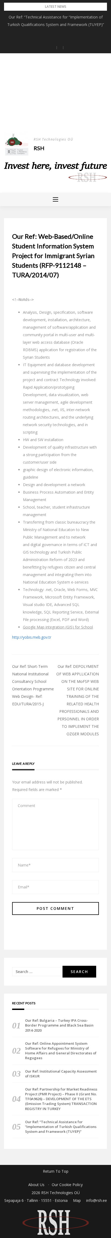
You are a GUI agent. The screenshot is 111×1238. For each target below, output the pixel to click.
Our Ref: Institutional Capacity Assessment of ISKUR (61, 1073)
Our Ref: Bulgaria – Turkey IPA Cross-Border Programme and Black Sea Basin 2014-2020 (59, 1025)
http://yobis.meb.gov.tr (31, 637)
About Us (36, 1184)
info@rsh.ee (96, 1200)
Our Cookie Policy (67, 1184)
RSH (39, 148)
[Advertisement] (55, 98)
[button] (52, 47)
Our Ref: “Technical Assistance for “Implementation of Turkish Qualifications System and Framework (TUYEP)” (60, 1126)
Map (77, 1200)
